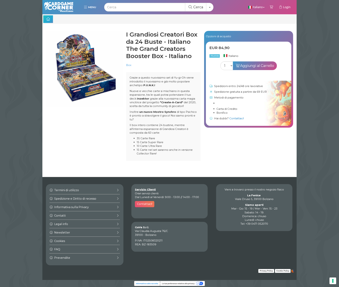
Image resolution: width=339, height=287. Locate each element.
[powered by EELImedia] (292, 270)
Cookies (59, 241)
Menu (91, 7)
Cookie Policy (282, 271)
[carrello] (271, 7)
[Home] (48, 19)
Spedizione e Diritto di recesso (74, 198)
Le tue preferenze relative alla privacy (178, 283)
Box (128, 65)
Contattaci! (236, 118)
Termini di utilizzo (66, 190)
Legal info (60, 224)
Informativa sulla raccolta (147, 283)
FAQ (56, 249)
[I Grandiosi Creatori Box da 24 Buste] (84, 69)
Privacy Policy (266, 271)
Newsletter (61, 232)
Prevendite (61, 257)
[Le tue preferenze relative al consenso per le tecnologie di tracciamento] (332, 280)
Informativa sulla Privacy (71, 207)
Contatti (59, 215)
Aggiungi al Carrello (257, 66)
